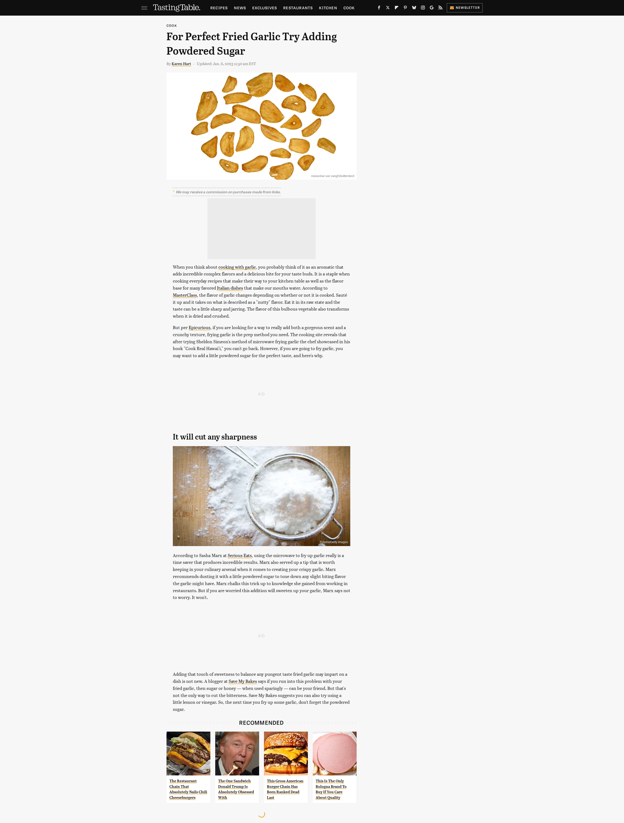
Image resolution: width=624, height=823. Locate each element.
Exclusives (264, 7)
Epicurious (199, 327)
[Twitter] (387, 8)
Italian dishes (230, 288)
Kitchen (328, 7)
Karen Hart (181, 63)
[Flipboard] (396, 8)
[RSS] (440, 8)
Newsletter (468, 7)
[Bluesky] (414, 8)
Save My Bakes (243, 681)
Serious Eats (240, 555)
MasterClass (185, 295)
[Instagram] (422, 8)
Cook (349, 7)
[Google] (431, 8)
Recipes (219, 7)
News (240, 7)
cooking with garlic (237, 267)
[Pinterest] (405, 8)
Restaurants (298, 7)
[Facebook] (379, 8)
